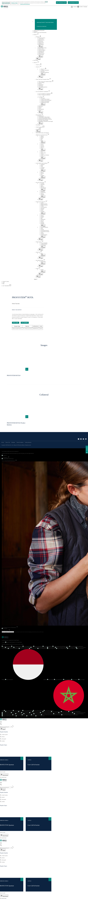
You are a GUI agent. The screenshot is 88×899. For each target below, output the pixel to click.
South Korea (43, 192)
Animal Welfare (41, 82)
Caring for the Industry (45, 101)
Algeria (42, 136)
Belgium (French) (44, 205)
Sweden (42, 229)
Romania (42, 223)
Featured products (41, 37)
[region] (44, 2)
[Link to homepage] (6, 437)
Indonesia (42, 184)
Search (35, 279)
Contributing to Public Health (44, 117)
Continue (3, 642)
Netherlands (43, 219)
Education (43, 71)
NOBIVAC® (40, 43)
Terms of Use (7, 442)
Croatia (42, 206)
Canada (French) (44, 244)
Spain (42, 228)
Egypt (42, 138)
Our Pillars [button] (40, 96)
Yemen (42, 156)
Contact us (75, 6)
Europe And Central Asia (40, 201)
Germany (42, 211)
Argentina (43, 164)
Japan (42, 185)
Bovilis (3, 736)
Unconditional (41, 109)
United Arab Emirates (45, 155)
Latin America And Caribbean (41, 163)
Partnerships (40, 105)
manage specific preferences (25, 4)
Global (37, 268)
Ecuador (42, 168)
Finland (42, 209)
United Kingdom (44, 234)
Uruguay (42, 175)
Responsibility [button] (38, 114)
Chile (42, 166)
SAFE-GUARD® (41, 50)
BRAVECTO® (41, 40)
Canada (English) (44, 242)
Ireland (42, 217)
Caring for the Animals (45, 99)
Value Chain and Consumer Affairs (45, 81)
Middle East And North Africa (41, 134)
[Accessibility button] (85, 445)
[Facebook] (81, 439)
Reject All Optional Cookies (61, 2)
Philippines (43, 191)
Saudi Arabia (43, 152)
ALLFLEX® (40, 38)
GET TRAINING (5, 285)
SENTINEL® (41, 52)
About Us (38, 64)
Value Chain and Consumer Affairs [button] (42, 79)
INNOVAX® (41, 42)
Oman (42, 148)
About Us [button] (35, 62)
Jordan (42, 143)
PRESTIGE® (41, 44)
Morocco (42, 147)
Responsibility (41, 115)
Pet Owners (36, 60)
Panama (42, 173)
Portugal (42, 222)
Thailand (42, 194)
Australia (42, 183)
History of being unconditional (44, 94)
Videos (39, 110)
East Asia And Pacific (40, 182)
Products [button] (35, 34)
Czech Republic (44, 207)
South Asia (38, 252)
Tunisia (42, 153)
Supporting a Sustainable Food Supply (45, 121)
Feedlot (3, 741)
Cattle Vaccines (5, 734)
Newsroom (38, 124)
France (42, 210)
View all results (5, 775)
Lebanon (42, 146)
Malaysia (42, 186)
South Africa (43, 261)
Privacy (2, 442)
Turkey (42, 232)
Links (3, 282)
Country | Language (83, 6)
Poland (42, 221)
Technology (40, 85)
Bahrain (42, 137)
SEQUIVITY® (41, 53)
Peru (42, 174)
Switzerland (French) (45, 230)
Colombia (42, 167)
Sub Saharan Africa (39, 260)
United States (43, 245)
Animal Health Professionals (39, 30)
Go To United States (18, 642)
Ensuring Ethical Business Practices (45, 119)
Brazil (42, 165)
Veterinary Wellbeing (45, 72)
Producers (35, 31)
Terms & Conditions (20, 442)
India (42, 253)
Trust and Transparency (42, 86)
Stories (39, 108)
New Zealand (43, 187)
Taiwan (42, 193)
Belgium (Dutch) (44, 203)
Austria (42, 202)
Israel (42, 140)
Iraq (41, 139)
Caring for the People (45, 102)
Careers (37, 129)
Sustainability (40, 84)
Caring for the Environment (46, 100)
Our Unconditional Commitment (44, 93)
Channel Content (5, 281)
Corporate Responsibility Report (44, 118)
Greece (42, 215)
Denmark (42, 208)
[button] (87, 449)
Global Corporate (39, 127)
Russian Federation (44, 227)
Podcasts (40, 83)
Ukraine (42, 233)
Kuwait (42, 144)
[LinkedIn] (86, 439)
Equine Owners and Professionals (40, 32)
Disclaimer (13, 442)
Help (3, 283)
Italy (41, 218)
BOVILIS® (40, 41)
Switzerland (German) (45, 231)
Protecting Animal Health (43, 120)
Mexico (42, 172)
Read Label (15, 322)
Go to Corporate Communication (7, 631)
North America (39, 241)
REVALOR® (41, 49)
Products (37, 36)
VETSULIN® (41, 54)
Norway (42, 220)
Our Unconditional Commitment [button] (42, 91)
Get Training (25, 322)
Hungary (42, 216)
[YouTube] (83, 439)
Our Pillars (43, 98)
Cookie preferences (28, 442)
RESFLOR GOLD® (42, 47)
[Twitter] (78, 439)
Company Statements (45, 70)
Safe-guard (4, 738)
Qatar (42, 151)
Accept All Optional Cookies (73, 2)
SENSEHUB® (41, 51)
